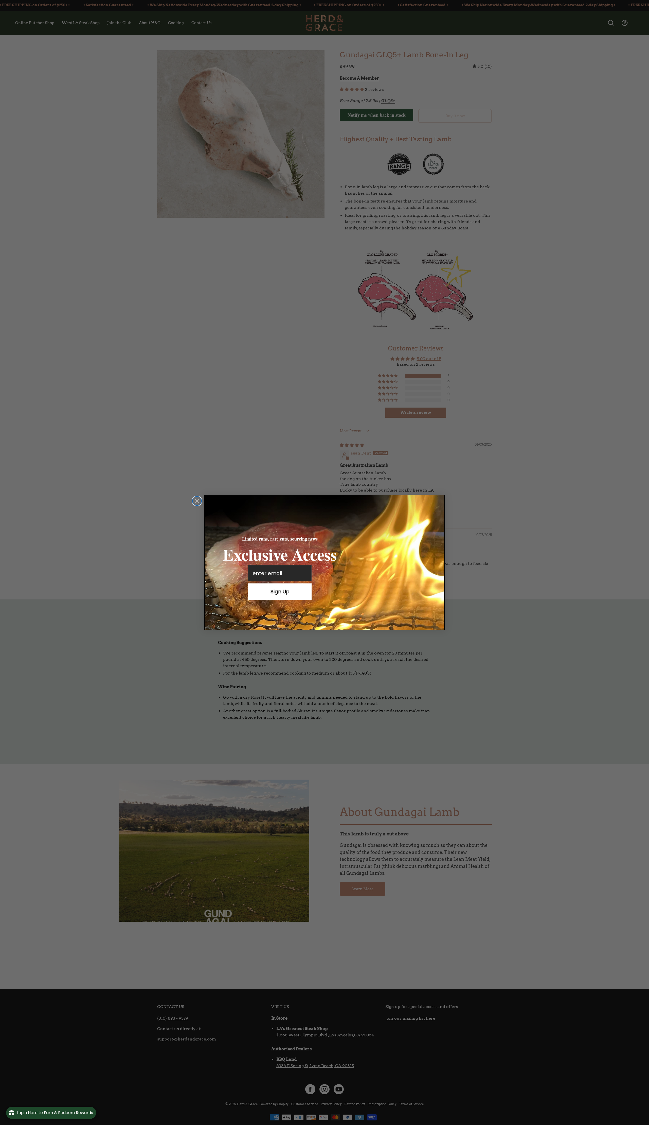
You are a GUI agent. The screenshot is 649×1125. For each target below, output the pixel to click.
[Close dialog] (197, 501)
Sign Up (280, 591)
